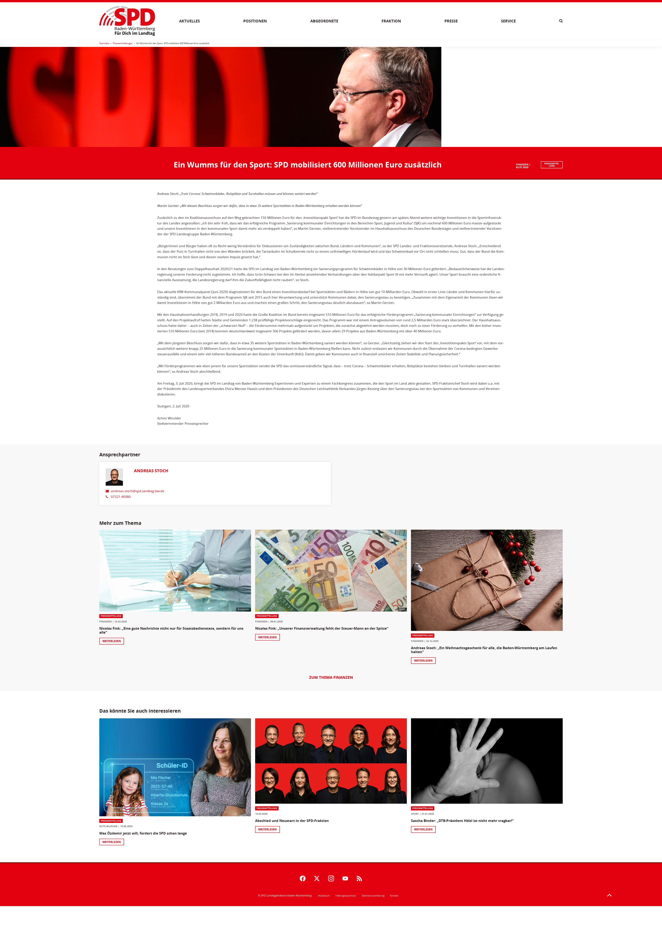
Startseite (104, 43)
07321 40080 (121, 496)
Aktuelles (189, 21)
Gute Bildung (108, 826)
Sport (415, 813)
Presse (451, 21)
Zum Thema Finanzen (331, 677)
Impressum (324, 895)
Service (508, 21)
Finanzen (522, 164)
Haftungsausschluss (345, 895)
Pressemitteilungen (123, 43)
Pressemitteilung (551, 164)
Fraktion (391, 21)
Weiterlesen (111, 641)
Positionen (255, 21)
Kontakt (394, 895)
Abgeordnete (324, 21)
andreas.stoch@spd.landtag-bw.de (137, 491)
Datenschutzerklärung (373, 895)
